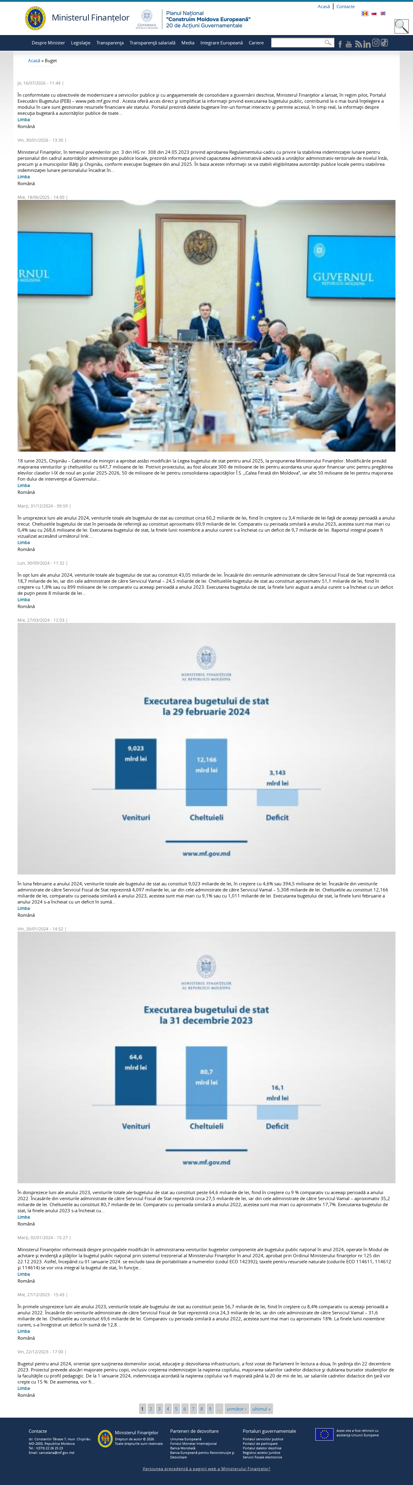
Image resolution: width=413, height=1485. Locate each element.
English (383, 13)
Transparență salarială (152, 43)
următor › (237, 1409)
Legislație (80, 43)
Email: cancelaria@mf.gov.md (51, 1452)
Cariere (256, 43)
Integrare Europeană (221, 43)
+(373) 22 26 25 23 (49, 1448)
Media (187, 43)
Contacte (346, 6)
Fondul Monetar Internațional (193, 1443)
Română (365, 13)
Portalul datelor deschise (262, 1448)
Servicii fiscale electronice (262, 1457)
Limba (24, 119)
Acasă (324, 6)
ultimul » (261, 1409)
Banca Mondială (182, 1448)
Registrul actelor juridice (261, 1452)
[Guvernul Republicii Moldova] (35, 28)
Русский (374, 13)
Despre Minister (48, 43)
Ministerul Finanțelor (90, 17)
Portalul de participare (260, 1443)
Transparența (110, 43)
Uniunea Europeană (185, 1439)
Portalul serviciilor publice (263, 1439)
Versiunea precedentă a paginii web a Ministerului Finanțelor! (206, 1468)
